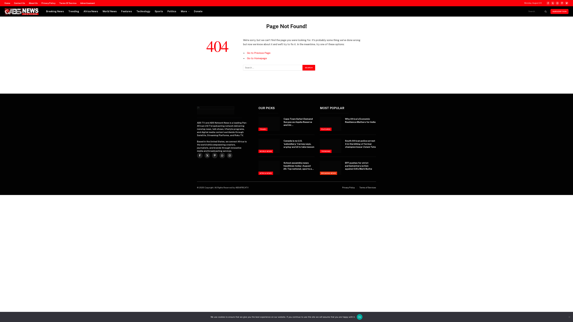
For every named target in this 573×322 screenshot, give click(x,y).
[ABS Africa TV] (21, 11)
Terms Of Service (67, 3)
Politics (171, 11)
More (184, 11)
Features (126, 11)
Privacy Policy (48, 3)
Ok (359, 317)
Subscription (559, 11)
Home (7, 3)
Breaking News (55, 11)
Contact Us (19, 3)
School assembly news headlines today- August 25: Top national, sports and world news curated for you (299, 166)
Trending (73, 11)
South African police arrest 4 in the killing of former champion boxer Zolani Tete (360, 144)
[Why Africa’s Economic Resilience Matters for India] (330, 124)
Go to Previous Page (258, 52)
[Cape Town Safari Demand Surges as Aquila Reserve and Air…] (269, 124)
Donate (198, 11)
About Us (33, 3)
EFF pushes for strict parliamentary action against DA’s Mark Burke (358, 166)
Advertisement (87, 3)
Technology (143, 11)
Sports (159, 11)
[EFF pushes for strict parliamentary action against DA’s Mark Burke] (330, 168)
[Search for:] (273, 68)
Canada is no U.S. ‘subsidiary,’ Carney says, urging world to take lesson (299, 144)
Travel (263, 129)
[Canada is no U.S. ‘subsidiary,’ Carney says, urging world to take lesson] (269, 146)
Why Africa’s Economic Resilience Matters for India (360, 120)
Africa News (91, 11)
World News (110, 11)
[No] (569, 316)
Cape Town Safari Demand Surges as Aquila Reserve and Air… (298, 122)
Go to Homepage (257, 58)
